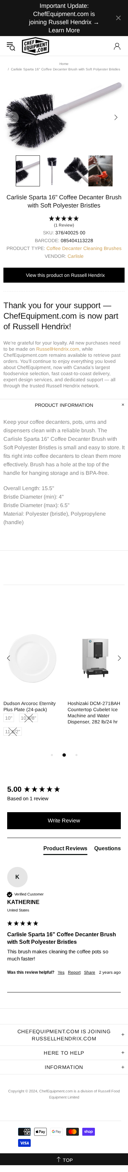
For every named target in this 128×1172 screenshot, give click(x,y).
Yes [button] (61, 972)
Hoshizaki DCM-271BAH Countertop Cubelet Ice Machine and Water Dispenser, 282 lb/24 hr (94, 712)
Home (64, 64)
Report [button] (74, 972)
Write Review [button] (64, 820)
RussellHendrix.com (57, 349)
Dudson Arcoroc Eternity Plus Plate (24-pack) (29, 706)
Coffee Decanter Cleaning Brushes (84, 248)
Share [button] (89, 972)
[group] (64, 789)
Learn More (64, 30)
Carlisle (76, 256)
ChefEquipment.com (35, 46)
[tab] (65, 850)
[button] (64, 222)
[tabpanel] (32, 686)
